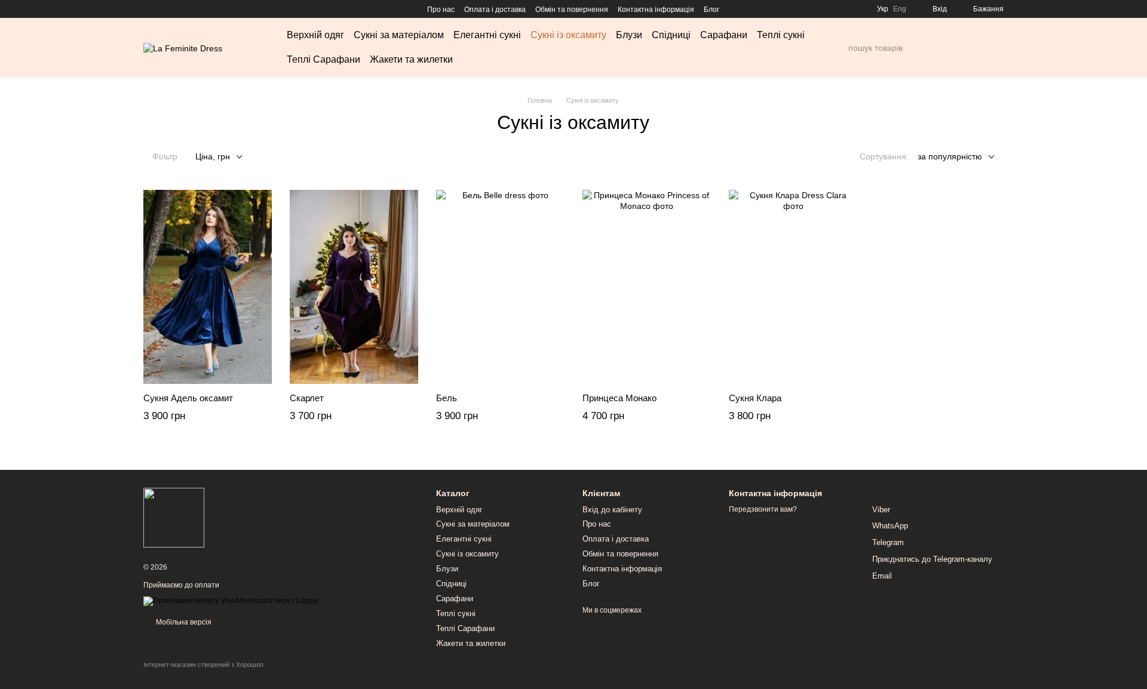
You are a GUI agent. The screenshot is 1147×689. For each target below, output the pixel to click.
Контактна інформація (656, 9)
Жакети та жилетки (411, 59)
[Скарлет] (354, 287)
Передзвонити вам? (763, 509)
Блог (711, 9)
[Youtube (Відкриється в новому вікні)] (177, 9)
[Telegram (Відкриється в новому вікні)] (191, 9)
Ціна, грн (212, 156)
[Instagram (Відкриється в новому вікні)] (148, 9)
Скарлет (307, 398)
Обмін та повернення (571, 9)
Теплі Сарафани (323, 59)
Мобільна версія (182, 622)
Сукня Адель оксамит (188, 398)
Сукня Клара (755, 398)
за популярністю (950, 156)
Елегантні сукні (487, 35)
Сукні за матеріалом (399, 35)
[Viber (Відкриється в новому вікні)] (205, 9)
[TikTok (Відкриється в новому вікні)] (162, 9)
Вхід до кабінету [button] (612, 509)
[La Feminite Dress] (173, 517)
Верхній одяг (315, 35)
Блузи (629, 35)
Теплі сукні (781, 35)
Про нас (441, 9)
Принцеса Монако (619, 398)
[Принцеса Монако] (646, 287)
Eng (899, 9)
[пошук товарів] (838, 47)
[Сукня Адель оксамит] (207, 287)
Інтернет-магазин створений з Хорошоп (203, 664)
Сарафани (723, 35)
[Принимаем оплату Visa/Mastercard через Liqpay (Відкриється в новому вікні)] (230, 600)
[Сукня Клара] (793, 287)
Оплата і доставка (495, 9)
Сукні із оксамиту (568, 35)
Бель (446, 398)
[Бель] (500, 287)
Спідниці (671, 35)
